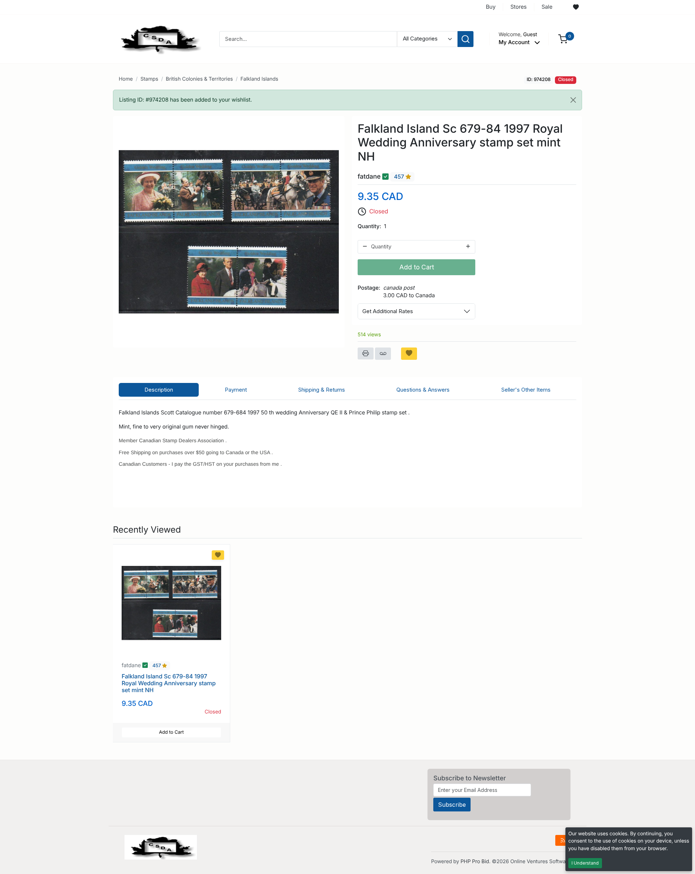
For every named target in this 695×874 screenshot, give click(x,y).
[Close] (573, 100)
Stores (518, 6)
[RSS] (562, 840)
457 (399, 177)
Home (126, 79)
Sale (547, 6)
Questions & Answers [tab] (423, 389)
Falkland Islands (259, 79)
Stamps (149, 79)
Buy (491, 6)
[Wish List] (576, 7)
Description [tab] (158, 389)
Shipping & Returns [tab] (321, 389)
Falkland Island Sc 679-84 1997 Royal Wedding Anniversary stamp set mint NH (169, 683)
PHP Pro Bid (474, 861)
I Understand (585, 863)
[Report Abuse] (383, 354)
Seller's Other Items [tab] (526, 389)
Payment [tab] (236, 389)
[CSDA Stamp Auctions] (158, 38)
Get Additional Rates (387, 311)
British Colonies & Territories (199, 79)
